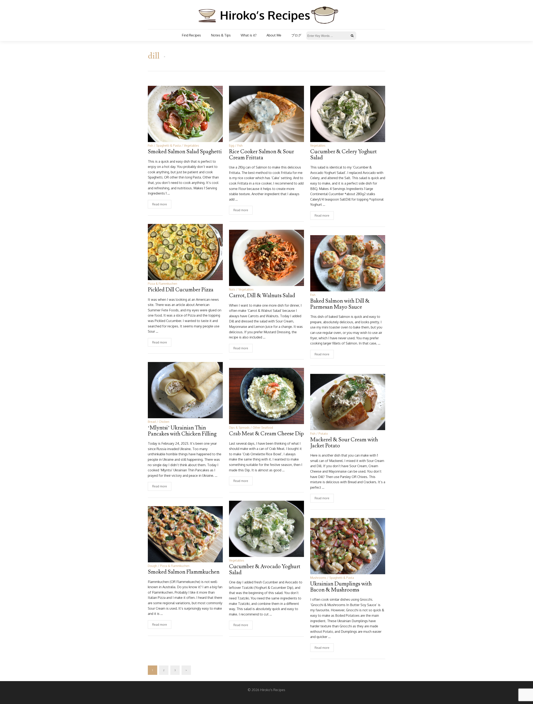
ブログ (296, 35)
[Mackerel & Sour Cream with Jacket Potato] (347, 401)
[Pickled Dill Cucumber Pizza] (185, 251)
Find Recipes (191, 35)
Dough (152, 566)
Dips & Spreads (239, 427)
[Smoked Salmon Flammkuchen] (185, 534)
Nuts (232, 289)
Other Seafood (263, 427)
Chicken (164, 421)
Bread (152, 421)
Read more (159, 204)
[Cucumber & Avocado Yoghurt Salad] (266, 528)
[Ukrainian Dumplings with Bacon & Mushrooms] (347, 546)
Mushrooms (318, 577)
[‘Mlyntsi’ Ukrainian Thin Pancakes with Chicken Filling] (185, 390)
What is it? (249, 35)
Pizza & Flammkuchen (162, 283)
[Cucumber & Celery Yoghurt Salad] (347, 113)
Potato (323, 433)
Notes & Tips (221, 35)
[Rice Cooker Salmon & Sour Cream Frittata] (266, 113)
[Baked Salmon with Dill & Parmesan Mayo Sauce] (347, 263)
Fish (150, 145)
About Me (273, 35)
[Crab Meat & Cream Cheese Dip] (266, 395)
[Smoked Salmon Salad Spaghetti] (185, 113)
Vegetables (191, 145)
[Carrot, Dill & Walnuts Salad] (266, 257)
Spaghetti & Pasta (168, 145)
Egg (231, 145)
